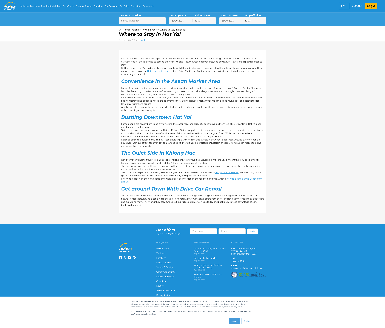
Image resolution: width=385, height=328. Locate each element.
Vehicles (25, 6)
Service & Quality (164, 267)
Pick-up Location (131, 15)
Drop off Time (253, 15)
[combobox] (204, 20)
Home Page (162, 248)
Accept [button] (234, 321)
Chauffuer (161, 281)
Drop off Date (229, 15)
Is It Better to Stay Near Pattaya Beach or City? (210, 250)
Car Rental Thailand (129, 29)
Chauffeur (98, 6)
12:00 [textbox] (197, 20)
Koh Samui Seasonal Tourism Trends (208, 275)
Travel (142, 40)
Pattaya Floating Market (206, 258)
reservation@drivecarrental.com (246, 268)
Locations (35, 6)
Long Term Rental (65, 6)
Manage (357, 6)
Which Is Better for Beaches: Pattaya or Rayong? (208, 266)
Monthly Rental (48, 6)
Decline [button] (247, 321)
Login (371, 6)
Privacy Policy (163, 295)
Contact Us (148, 6)
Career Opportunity (165, 272)
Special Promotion (165, 276)
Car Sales (124, 6)
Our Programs (111, 6)
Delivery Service (84, 6)
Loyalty (159, 286)
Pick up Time (202, 15)
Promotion (136, 6)
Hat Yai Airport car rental (159, 71)
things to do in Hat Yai (227, 172)
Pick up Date (178, 15)
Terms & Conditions (165, 290)
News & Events (149, 29)
